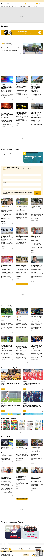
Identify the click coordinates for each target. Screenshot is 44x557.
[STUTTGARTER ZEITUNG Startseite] (22, 3)
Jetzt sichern (26, 554)
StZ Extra (36, 6)
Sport (29, 6)
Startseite (3, 6)
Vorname (4, 177)
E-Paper (5, 3)
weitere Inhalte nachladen (22, 283)
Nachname (4, 182)
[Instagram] (19, 549)
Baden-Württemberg (14, 6)
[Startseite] (3, 544)
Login (42, 3)
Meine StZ (8, 6)
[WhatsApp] (22, 549)
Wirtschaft (25, 6)
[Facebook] (26, 549)
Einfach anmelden (37, 193)
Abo (37, 3)
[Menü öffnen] (1, 4)
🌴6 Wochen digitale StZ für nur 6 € (22, 0)
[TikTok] (24, 549)
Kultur (32, 6)
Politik (20, 6)
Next (40, 532)
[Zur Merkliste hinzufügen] (20, 54)
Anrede (4, 173)
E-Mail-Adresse (5, 186)
